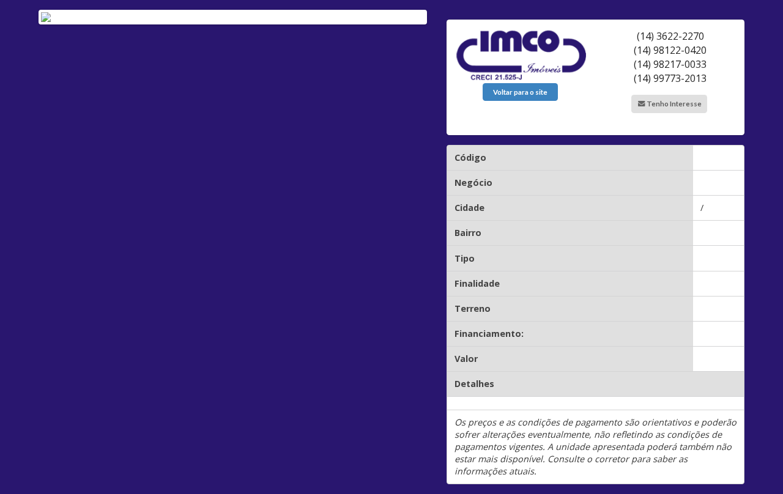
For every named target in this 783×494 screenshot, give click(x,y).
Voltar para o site (520, 92)
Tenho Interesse (673, 104)
